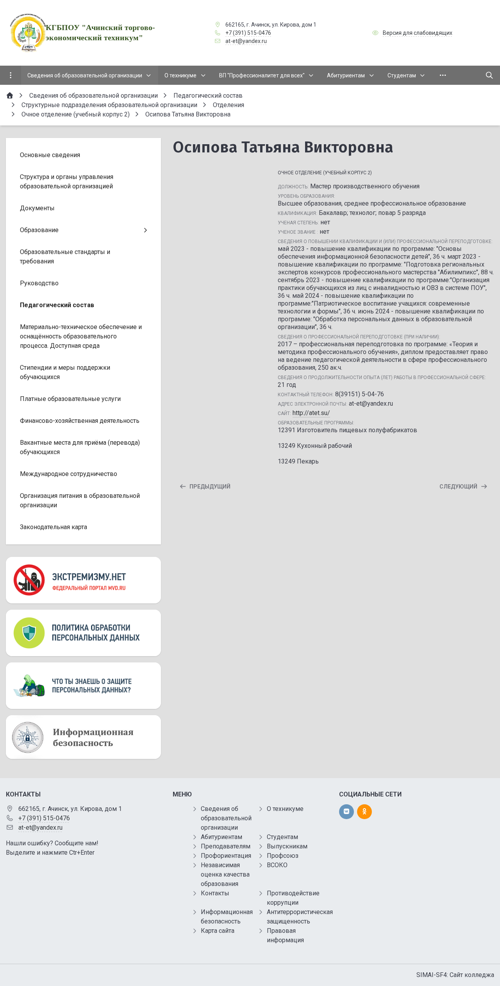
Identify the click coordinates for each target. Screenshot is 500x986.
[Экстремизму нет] (83, 580)
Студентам (282, 837)
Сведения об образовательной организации (226, 818)
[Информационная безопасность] (83, 737)
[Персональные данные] (83, 633)
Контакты (215, 893)
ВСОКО (277, 865)
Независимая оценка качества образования (225, 874)
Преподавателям (225, 846)
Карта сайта (217, 930)
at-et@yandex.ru (246, 41)
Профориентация (226, 855)
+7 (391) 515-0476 (248, 33)
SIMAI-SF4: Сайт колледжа (455, 975)
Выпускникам (287, 846)
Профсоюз (282, 855)
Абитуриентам (221, 837)
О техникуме (285, 808)
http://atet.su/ (311, 413)
